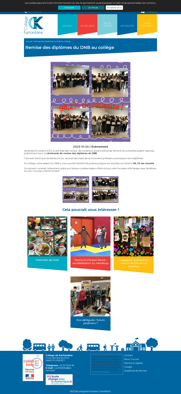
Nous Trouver (131, 359)
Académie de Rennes (135, 370)
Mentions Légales (133, 363)
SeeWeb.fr (105, 391)
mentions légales (101, 372)
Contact (128, 355)
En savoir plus (114, 7)
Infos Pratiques (147, 24)
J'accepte (69, 7)
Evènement (99, 146)
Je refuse (93, 7)
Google (128, 367)
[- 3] (105, 189)
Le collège (87, 26)
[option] (76, 189)
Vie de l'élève (107, 24)
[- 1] (76, 189)
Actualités (127, 26)
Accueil (67, 26)
